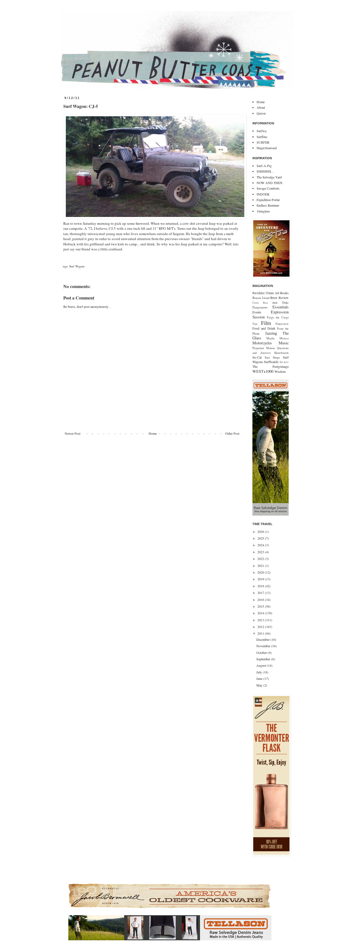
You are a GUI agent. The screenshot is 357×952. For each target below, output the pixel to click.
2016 (261, 599)
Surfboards (271, 361)
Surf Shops (272, 357)
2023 (261, 552)
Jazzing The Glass (270, 335)
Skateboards (281, 353)
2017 (261, 592)
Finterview (282, 324)
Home (153, 433)
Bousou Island (260, 298)
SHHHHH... (265, 171)
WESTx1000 (262, 371)
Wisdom (280, 371)
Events (256, 312)
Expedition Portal (268, 199)
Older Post (232, 433)
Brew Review (279, 297)
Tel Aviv (284, 362)
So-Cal (257, 357)
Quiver (261, 113)
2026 (261, 531)
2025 (261, 538)
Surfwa (261, 131)
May (259, 685)
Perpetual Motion (263, 348)
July (259, 672)
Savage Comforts (268, 188)
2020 (261, 572)
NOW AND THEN (270, 182)
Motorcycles (262, 342)
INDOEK (263, 194)
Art (277, 293)
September (263, 659)
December (263, 639)
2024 (261, 545)
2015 (261, 606)
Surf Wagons (77, 266)
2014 (261, 613)
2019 (261, 579)
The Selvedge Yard (269, 177)
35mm (269, 293)
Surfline (262, 136)
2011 (261, 633)
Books (284, 293)
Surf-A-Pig (264, 165)
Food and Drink (263, 328)
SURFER (263, 142)
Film (266, 322)
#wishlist (258, 293)
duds (275, 303)
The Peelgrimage (270, 366)
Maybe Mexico (277, 338)
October (262, 652)
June (259, 678)
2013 (261, 620)
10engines (263, 211)
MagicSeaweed (267, 148)
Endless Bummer (268, 205)
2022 (261, 558)
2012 (261, 626)
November (263, 646)
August (261, 665)
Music (284, 342)
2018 (261, 586)
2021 (261, 565)
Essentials (280, 307)
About (261, 107)
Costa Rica (260, 303)
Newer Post (72, 433)
